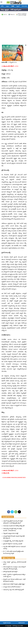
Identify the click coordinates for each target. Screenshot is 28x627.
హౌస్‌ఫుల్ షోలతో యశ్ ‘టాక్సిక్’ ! (10, 571)
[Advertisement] (14, 30)
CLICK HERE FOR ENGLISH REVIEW (14, 477)
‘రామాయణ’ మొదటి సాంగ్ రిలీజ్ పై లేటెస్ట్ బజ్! (13, 525)
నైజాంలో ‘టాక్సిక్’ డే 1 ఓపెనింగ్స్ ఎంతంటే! (12, 543)
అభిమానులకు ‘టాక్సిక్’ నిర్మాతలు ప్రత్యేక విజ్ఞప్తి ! (14, 584)
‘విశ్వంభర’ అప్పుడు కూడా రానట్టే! (10, 533)
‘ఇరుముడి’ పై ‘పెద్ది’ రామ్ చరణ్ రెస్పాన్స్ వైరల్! (13, 589)
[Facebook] (8, 511)
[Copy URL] (19, 511)
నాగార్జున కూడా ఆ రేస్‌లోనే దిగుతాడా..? (12, 587)
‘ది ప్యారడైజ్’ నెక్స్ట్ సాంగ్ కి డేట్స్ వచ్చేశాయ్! (13, 541)
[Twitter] (12, 511)
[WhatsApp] (15, 511)
